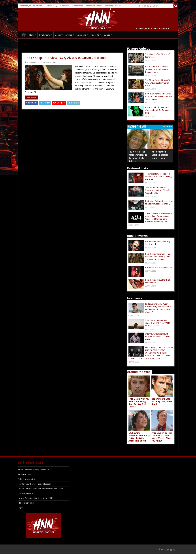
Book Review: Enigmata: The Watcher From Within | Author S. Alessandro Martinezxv (158, 257)
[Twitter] (145, 6)
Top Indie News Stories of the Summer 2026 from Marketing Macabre (158, 176)
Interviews (81, 35)
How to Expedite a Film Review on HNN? (35, 498)
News (31, 35)
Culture (107, 35)
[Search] (175, 6)
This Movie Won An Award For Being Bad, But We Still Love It (138, 403)
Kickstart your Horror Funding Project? (34, 484)
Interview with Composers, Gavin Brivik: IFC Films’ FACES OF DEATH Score (157, 323)
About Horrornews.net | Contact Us (33, 470)
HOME (24, 34)
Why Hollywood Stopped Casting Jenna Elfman (160, 155)
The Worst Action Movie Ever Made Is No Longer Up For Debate (137, 156)
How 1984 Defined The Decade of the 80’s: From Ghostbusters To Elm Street (159, 96)
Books (58, 35)
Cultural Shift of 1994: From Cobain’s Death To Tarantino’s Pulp (158, 110)
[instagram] (157, 6)
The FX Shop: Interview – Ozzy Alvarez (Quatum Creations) (65, 58)
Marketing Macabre (113, 6)
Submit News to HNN (27, 479)
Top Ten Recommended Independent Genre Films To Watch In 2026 (157, 190)
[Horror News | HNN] (98, 19)
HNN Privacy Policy (26, 503)
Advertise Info (24, 474)
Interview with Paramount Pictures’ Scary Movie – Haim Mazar (157, 336)
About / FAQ (52, 6)
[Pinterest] (148, 6)
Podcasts (95, 35)
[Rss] (139, 6)
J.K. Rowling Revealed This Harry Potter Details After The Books (139, 437)
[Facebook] (142, 6)
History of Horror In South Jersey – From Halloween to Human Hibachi (157, 69)
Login (20, 507)
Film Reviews (44, 35)
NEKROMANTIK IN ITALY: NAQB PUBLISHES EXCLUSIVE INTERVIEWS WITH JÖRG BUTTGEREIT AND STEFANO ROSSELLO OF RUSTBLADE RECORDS (150, 353)
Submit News (77, 6)
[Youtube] (154, 6)
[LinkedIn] (151, 6)
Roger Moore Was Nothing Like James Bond (161, 401)
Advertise (64, 6)
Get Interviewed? (25, 493)
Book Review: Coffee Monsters (158, 267)
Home (24, 44)
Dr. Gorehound (33, 62)
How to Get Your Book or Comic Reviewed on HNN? (40, 489)
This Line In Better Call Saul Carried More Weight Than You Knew (161, 437)
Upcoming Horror (94, 6)
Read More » (31, 97)
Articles (69, 35)
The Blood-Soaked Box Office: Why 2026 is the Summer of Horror (158, 83)
